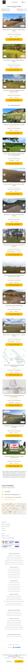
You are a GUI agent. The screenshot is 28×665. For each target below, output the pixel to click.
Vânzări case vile (14, 567)
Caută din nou (6, 9)
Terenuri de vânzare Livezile (14, 586)
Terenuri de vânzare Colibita (14, 584)
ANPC (3, 533)
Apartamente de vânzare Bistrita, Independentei (14, 564)
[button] (25, 10)
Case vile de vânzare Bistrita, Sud (14, 570)
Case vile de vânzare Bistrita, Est (14, 574)
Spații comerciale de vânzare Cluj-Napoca (14, 599)
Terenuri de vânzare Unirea (14, 589)
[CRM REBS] (16, 647)
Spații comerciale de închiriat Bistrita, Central (14, 629)
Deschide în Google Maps (9, 499)
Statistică (15, 657)
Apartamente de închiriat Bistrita (14, 612)
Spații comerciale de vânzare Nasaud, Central (14, 604)
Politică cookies (5, 535)
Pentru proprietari (6, 526)
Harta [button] (23, 26)
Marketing (21, 657)
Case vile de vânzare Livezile (14, 575)
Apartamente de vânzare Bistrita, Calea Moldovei (14, 560)
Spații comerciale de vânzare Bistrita (14, 597)
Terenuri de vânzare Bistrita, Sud (14, 591)
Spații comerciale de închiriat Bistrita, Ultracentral (14, 627)
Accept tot (19, 661)
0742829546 (7, 491)
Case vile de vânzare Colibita (14, 572)
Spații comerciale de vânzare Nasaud (14, 603)
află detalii (16, 654)
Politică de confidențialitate (8, 537)
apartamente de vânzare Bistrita (9, 474)
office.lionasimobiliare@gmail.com (12, 494)
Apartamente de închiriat (14, 610)
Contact (3, 530)
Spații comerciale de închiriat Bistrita (14, 620)
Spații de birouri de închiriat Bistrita (14, 622)
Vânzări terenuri (14, 580)
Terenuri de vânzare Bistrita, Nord (14, 587)
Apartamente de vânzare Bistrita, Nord (14, 557)
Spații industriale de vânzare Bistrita (14, 596)
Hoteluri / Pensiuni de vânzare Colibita (14, 636)
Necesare (8, 657)
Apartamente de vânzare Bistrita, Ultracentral (14, 562)
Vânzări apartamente (14, 553)
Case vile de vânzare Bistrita (14, 569)
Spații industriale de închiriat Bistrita (14, 623)
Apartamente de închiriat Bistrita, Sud (14, 615)
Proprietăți (4, 522)
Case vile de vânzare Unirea (14, 577)
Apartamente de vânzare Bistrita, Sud (14, 558)
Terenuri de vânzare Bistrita (14, 582)
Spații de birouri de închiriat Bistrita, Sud (14, 625)
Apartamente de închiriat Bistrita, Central (14, 613)
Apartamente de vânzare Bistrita (14, 555)
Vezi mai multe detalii (14, 39)
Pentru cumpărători (6, 524)
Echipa (3, 528)
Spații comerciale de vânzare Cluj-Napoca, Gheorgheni (14, 601)
